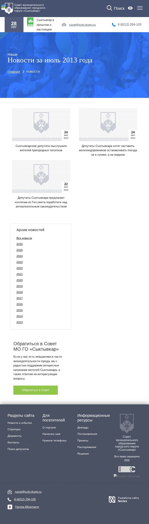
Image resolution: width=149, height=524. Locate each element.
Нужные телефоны (54, 440)
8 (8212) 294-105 (129, 24)
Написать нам (51, 433)
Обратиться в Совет (35, 390)
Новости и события (20, 422)
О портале (49, 427)
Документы (15, 435)
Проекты (82, 440)
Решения (83, 453)
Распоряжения (86, 447)
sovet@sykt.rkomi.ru (82, 24)
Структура (14, 429)
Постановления (87, 433)
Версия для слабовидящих (130, 8)
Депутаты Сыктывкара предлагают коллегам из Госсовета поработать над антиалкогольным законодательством (41, 202)
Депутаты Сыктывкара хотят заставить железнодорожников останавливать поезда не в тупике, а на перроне (108, 150)
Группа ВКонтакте (27, 506)
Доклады (82, 427)
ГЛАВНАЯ (14, 71)
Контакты (13, 442)
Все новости (24, 238)
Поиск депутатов (18, 449)
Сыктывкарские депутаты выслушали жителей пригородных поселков (41, 148)
